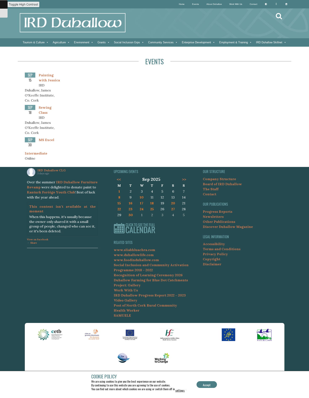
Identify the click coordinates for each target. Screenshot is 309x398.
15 (119, 203)
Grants (102, 42)
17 (141, 203)
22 (119, 209)
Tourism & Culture (34, 42)
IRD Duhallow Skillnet (269, 42)
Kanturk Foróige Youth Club (51, 192)
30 (130, 215)
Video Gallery (125, 300)
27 (173, 209)
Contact (253, 4)
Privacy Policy (215, 254)
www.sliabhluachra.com (134, 250)
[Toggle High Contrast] (4, 4)
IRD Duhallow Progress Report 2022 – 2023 (150, 295)
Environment (81, 42)
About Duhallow (214, 4)
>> (184, 179)
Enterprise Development (196, 42)
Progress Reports (217, 211)
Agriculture (59, 42)
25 (152, 209)
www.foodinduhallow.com (136, 260)
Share (33, 242)
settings (180, 390)
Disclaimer (212, 264)
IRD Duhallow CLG (51, 170)
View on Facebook (37, 239)
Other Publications (219, 221)
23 (130, 209)
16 (130, 203)
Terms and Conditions (221, 249)
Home (182, 4)
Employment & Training (233, 42)
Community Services (161, 42)
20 (173, 203)
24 (142, 209)
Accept (207, 385)
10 (142, 197)
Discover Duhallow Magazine (228, 227)
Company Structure (219, 179)
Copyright (211, 259)
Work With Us (235, 4)
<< (119, 179)
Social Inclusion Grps (127, 42)
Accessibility (214, 244)
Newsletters (213, 216)
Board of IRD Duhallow (222, 184)
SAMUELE (122, 315)
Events (195, 4)
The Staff (210, 189)
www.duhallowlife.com (134, 255)
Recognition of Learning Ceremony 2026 (148, 275)
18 (152, 203)
